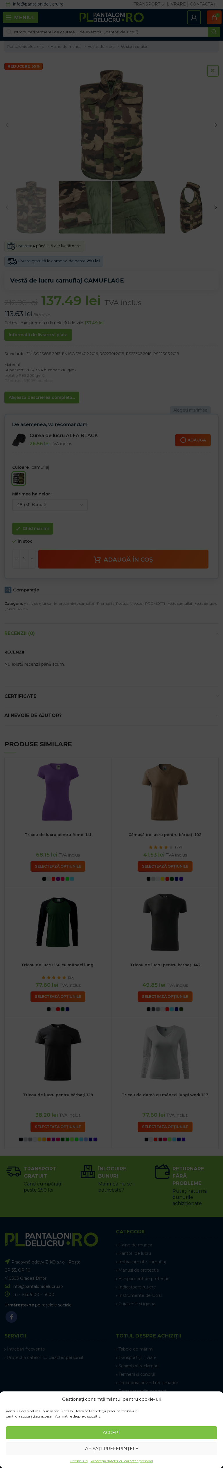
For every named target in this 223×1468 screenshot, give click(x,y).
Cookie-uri (79, 1461)
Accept (112, 1432)
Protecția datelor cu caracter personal (122, 1461)
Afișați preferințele (111, 1448)
